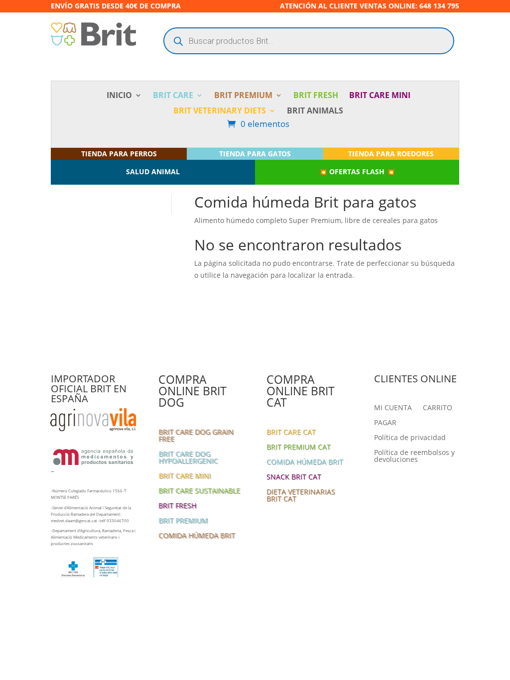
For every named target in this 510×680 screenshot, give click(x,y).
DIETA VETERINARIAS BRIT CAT (300, 495)
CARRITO (437, 408)
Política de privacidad (410, 438)
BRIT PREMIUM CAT (298, 448)
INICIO (119, 96)
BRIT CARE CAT (291, 433)
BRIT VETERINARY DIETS (219, 111)
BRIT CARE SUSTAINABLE (199, 491)
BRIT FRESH (315, 96)
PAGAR (385, 423)
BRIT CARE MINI (379, 96)
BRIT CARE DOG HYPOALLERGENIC (188, 458)
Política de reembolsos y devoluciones (414, 456)
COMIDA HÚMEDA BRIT (196, 536)
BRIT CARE (173, 96)
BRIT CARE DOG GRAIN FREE (196, 436)
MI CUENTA (393, 408)
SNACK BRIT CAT (293, 477)
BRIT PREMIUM (243, 96)
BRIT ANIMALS (315, 111)
